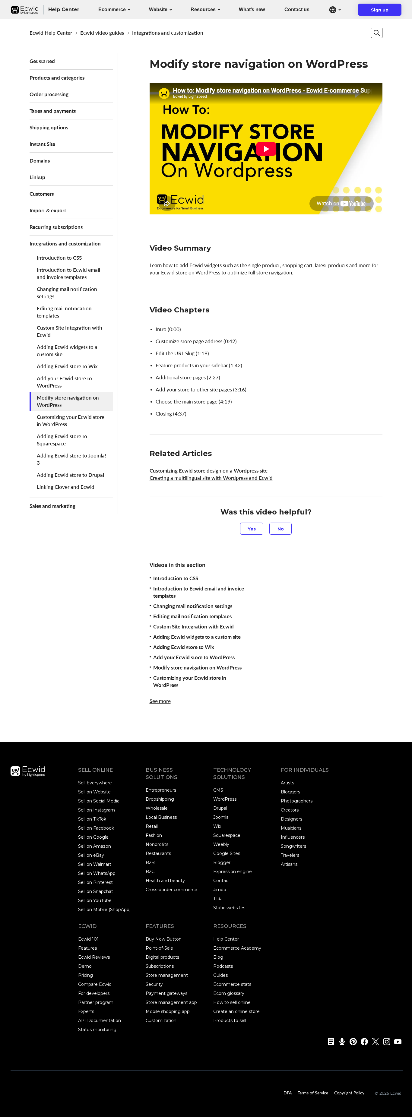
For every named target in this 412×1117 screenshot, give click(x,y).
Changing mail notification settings (67, 292)
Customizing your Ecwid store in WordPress (70, 420)
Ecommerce (112, 9)
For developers (93, 993)
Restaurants (158, 853)
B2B (150, 862)
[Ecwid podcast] (340, 1041)
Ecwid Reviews (94, 957)
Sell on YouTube (95, 900)
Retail (152, 826)
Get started (42, 61)
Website (158, 9)
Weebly (221, 844)
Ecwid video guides (102, 32)
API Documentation (99, 1020)
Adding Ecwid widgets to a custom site (67, 350)
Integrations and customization (167, 32)
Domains (40, 160)
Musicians (291, 828)
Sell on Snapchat (95, 891)
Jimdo (219, 889)
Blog (218, 957)
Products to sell (229, 1020)
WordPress (224, 799)
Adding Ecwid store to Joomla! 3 (71, 459)
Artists (287, 783)
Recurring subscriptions (56, 226)
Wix (217, 826)
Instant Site (42, 144)
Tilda (218, 898)
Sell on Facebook (96, 828)
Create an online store (236, 1011)
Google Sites (226, 853)
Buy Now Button (164, 939)
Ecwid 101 (88, 939)
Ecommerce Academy (237, 948)
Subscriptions (160, 966)
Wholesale (157, 808)
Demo (85, 966)
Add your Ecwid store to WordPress (64, 382)
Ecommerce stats (232, 984)
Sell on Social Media (98, 801)
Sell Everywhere (95, 783)
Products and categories (57, 77)
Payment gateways (166, 993)
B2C (150, 871)
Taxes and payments (53, 110)
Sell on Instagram (96, 810)
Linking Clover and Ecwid (65, 486)
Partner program (95, 1002)
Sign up (383, 11)
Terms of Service (313, 1092)
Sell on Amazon (94, 846)
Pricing (85, 975)
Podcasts (223, 966)
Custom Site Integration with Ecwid (69, 331)
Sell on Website (94, 792)
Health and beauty (165, 880)
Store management (167, 975)
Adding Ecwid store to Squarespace (62, 440)
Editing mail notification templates (64, 312)
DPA (288, 1092)
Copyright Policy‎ (349, 1092)
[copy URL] (216, 248)
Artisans (289, 864)
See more (160, 701)
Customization (161, 1020)
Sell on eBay (91, 855)
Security (154, 984)
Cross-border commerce (171, 889)
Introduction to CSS (59, 257)
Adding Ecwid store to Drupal (70, 474)
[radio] (251, 529)
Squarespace (226, 835)
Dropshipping (160, 799)
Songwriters (293, 846)
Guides (220, 975)
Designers (291, 819)
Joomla (221, 817)
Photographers (296, 801)
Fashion (154, 835)
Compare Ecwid (95, 984)
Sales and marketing (52, 505)
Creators (290, 810)
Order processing (49, 94)
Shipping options (49, 127)
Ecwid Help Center (51, 32)
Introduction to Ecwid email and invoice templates (68, 273)
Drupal (220, 808)
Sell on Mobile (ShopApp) (104, 909)
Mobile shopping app (168, 1011)
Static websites (229, 907)
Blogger (221, 862)
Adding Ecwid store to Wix (67, 366)
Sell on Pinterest (95, 882)
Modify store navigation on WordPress (68, 401)
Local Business (161, 817)
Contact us (296, 9)
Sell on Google (93, 837)
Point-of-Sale (159, 948)
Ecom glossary (228, 993)
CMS (218, 790)
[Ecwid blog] (328, 1041)
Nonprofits (157, 844)
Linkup (37, 177)
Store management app (171, 1002)
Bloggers (290, 792)
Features (87, 948)
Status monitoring (97, 1029)
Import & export (48, 210)
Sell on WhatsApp (97, 873)
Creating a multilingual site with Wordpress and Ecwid (211, 477)
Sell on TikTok (92, 819)
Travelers (290, 855)
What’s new (252, 9)
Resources (203, 9)
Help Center (226, 939)
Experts (86, 1011)
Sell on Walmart (94, 864)
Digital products (162, 957)
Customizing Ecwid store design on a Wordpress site (209, 470)
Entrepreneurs (161, 790)
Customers (42, 193)
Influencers (293, 837)
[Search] (376, 33)
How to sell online (232, 1002)
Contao (221, 880)
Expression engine (232, 871)
